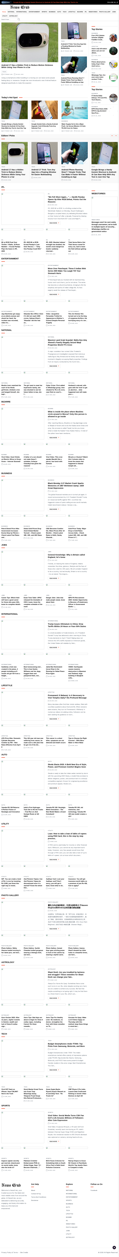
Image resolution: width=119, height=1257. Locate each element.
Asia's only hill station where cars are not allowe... (99, 51)
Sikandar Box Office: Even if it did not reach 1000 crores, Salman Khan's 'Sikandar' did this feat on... (33, 318)
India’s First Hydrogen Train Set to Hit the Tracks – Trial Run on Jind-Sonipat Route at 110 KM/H (33, 812)
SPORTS (44, 12)
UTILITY (4, 16)
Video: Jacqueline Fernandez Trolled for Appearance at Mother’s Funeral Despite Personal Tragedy (55, 318)
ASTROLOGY (13, 16)
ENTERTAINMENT (34, 12)
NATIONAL (11, 12)
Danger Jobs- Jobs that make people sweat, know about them (55, 600)
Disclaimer (34, 1200)
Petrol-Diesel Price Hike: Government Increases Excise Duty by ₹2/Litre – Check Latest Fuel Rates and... (10, 533)
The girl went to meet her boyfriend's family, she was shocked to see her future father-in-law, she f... (33, 390)
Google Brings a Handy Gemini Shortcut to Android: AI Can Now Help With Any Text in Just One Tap (13, 126)
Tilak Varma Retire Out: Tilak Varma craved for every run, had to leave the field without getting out (77, 246)
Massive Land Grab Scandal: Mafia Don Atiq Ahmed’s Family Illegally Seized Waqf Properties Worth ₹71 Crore (67, 342)
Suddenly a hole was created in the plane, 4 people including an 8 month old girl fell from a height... (10, 671)
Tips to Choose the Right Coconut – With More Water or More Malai (77, 740)
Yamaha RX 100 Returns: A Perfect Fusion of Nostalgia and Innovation (10, 810)
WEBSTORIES (93, 12)
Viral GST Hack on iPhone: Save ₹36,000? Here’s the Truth (9, 1091)
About (33, 1190)
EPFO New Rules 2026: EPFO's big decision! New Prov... (100, 111)
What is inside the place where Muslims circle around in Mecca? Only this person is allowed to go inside (67, 414)
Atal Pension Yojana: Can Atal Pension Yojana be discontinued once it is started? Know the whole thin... (33, 883)
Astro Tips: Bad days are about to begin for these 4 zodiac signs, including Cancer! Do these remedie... (33, 1022)
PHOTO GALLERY (104, 12)
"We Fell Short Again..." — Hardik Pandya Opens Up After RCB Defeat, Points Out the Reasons (67, 199)
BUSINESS (52, 12)
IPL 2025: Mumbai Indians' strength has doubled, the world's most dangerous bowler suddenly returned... (55, 246)
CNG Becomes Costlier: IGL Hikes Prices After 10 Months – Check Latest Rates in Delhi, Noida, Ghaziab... (55, 533)
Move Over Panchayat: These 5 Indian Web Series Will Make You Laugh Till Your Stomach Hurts (67, 270)
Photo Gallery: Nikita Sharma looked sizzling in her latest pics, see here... (11, 950)
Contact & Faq (36, 1194)
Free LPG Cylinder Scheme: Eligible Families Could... (98, 37)
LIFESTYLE (71, 12)
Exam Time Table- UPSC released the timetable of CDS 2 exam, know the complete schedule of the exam (33, 602)
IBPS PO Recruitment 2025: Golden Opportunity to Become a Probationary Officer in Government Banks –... (78, 602)
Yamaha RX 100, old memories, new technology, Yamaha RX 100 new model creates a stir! (77, 812)
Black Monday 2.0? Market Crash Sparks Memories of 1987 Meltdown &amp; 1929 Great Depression (66, 485)
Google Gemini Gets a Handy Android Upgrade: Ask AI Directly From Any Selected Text (44, 2)
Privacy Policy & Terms (9, 1252)
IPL (86, 12)
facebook (94, 1190)
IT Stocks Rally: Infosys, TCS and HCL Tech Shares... (99, 98)
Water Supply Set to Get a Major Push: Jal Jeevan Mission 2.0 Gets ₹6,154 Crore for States (74, 126)
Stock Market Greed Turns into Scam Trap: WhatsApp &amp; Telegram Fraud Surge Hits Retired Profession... (33, 1093)
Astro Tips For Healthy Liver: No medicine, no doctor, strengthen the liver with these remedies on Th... (55, 1022)
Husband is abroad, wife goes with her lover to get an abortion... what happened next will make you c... (77, 390)
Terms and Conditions (38, 1197)
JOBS (114, 12)
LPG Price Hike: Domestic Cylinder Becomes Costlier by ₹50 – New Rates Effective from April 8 (11, 742)
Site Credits (24, 1252)
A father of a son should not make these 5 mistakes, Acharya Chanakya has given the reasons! (32, 461)
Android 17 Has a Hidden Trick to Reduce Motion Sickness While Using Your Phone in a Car (27, 66)
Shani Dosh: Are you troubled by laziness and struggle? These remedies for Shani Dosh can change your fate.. (66, 974)
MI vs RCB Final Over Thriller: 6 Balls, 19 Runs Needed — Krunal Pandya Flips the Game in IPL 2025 (10, 246)
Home (4, 12)
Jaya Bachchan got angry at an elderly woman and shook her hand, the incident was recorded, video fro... (10, 318)
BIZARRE (80, 12)
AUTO (59, 12)
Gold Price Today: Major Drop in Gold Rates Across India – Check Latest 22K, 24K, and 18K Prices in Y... (77, 533)
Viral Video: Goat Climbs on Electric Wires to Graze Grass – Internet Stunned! (11, 459)
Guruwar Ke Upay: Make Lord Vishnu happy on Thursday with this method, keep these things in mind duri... (78, 1022)
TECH (64, 12)
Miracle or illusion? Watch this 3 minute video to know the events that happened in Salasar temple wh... (78, 461)
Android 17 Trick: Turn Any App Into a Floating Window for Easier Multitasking (73, 46)
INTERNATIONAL (21, 12)
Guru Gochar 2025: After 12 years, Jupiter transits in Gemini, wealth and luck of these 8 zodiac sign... (10, 1022)
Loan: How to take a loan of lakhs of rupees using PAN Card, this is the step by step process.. (67, 836)
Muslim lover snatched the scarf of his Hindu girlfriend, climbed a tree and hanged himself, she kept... (11, 390)
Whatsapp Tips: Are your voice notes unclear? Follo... (98, 77)
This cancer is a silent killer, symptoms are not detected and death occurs (56, 740)
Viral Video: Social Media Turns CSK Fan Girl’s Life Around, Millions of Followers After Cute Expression (66, 1117)
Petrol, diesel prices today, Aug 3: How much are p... (98, 64)
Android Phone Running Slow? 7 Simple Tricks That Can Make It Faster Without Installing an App (72, 80)
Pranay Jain (9, 74)
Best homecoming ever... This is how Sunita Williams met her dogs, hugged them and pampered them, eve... (33, 671)
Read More (53, 223)
